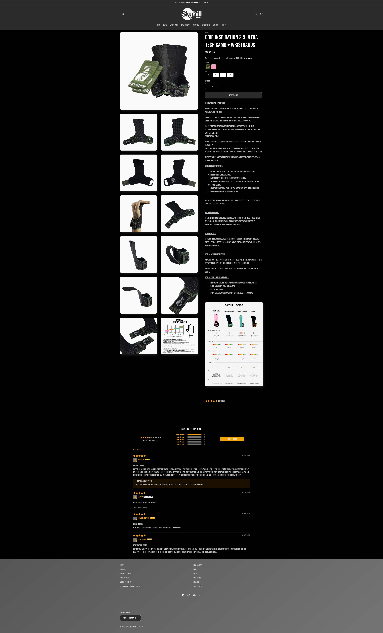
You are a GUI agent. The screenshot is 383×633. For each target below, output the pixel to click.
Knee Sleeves (197, 578)
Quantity (208, 81)
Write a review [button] (232, 439)
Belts (195, 574)
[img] (139, 456)
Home (122, 565)
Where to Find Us (125, 582)
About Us (123, 569)
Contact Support (125, 574)
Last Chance (197, 565)
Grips (195, 569)
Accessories (197, 586)
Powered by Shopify (137, 627)
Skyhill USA (128, 627)
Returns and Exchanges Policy (130, 586)
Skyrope (196, 582)
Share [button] (210, 395)
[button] (123, 14)
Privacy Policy (125, 578)
